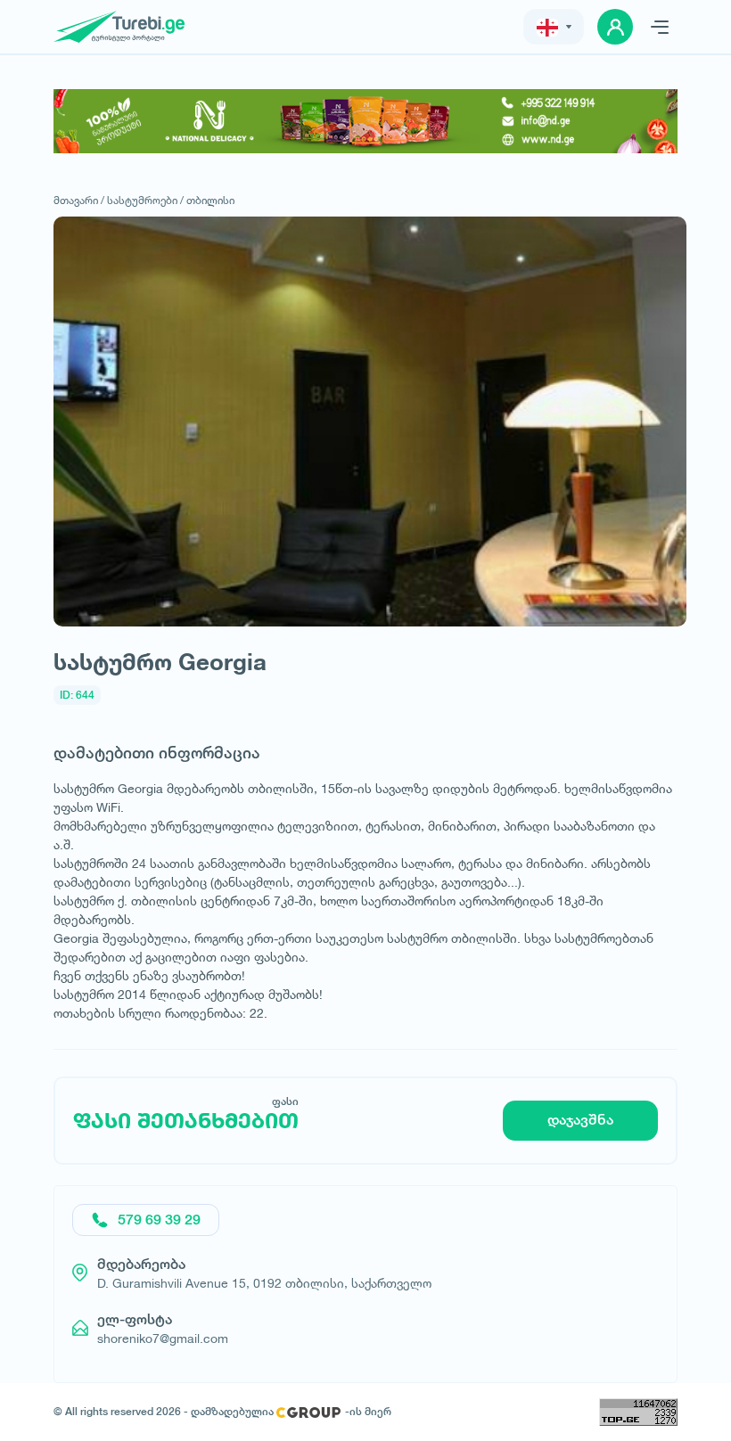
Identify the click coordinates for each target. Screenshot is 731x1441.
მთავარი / (78, 200)
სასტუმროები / (145, 200)
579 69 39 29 (159, 1219)
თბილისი (210, 200)
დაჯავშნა (580, 1119)
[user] (615, 27)
